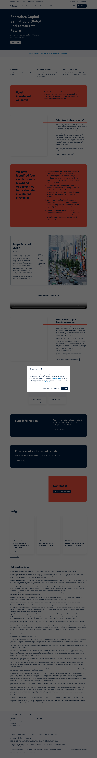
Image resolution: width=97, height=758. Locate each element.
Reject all (56, 388)
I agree (65, 388)
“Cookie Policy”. (49, 382)
